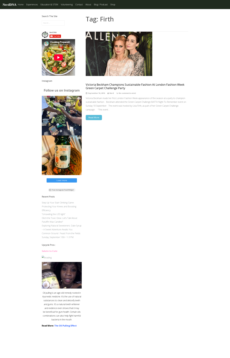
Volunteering (67, 4)
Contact (79, 4)
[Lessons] (47, 257)
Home (21, 4)
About (88, 4)
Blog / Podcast (101, 4)
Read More (93, 117)
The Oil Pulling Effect (65, 325)
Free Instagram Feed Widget (63, 190)
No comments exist (127, 93)
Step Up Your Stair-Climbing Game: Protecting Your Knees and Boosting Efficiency (59, 206)
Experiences (32, 4)
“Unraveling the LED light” (53, 214)
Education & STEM (49, 4)
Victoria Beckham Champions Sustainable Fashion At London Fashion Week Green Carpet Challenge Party (135, 86)
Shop (112, 4)
